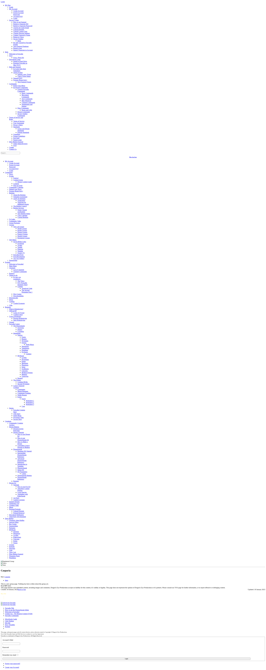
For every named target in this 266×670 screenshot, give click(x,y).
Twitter (19, 245)
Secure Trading (18, 39)
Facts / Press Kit (18, 58)
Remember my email (9, 655)
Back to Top (22, 589)
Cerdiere (28, 354)
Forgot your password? (12, 663)
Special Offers (13, 522)
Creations (8, 421)
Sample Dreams (14, 502)
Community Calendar (16, 187)
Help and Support (15, 67)
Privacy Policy (18, 125)
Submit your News (15, 189)
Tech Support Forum (24, 82)
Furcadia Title (9, 608)
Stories (11, 408)
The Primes (17, 380)
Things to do (13, 275)
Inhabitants (16, 333)
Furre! (24, 399)
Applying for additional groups (23, 203)
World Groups (22, 228)
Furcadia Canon (14, 324)
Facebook (20, 243)
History (19, 329)
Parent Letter (17, 140)
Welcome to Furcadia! (16, 264)
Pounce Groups (22, 234)
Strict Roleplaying (19, 320)
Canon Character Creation (18, 386)
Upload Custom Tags (20, 31)
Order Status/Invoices (20, 144)
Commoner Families (24, 393)
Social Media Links (19, 242)
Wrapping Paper (14, 556)
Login (11, 7)
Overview (20, 328)
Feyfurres (25, 352)
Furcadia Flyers (18, 255)
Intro (6, 580)
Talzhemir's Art (14, 503)
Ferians (24, 343)
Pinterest (20, 249)
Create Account (18, 11)
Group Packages (14, 223)
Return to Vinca (18, 37)
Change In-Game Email (21, 28)
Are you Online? (18, 258)
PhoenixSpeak (22, 468)
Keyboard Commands (20, 87)
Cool (23, 406)
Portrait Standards (23, 132)
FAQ (10, 56)
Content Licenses (19, 500)
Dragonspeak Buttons (24, 475)
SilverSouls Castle (11, 619)
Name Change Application (22, 211)
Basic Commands (27, 93)
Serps (23, 367)
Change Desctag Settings (21, 33)
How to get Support (19, 22)
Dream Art (12, 483)
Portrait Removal (18, 513)
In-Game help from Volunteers (19, 70)
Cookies (12, 301)
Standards (16, 127)
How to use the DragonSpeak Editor (17, 610)
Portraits (12, 546)
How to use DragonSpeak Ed (23, 439)
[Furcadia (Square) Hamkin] (8, 603)
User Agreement (18, 123)
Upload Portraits (18, 29)
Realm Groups (22, 230)
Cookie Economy (19, 303)
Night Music (30, 344)
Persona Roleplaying (20, 318)
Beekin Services (18, 208)
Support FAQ (17, 78)
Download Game (14, 59)
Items (19, 41)
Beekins (11, 193)
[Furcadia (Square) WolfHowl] (8, 604)
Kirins (24, 361)
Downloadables (18, 296)
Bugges (24, 339)
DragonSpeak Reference (21, 478)
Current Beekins (22, 217)
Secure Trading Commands (22, 114)
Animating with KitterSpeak (22, 495)
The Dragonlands (19, 326)
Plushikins (12, 558)
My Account (13, 9)
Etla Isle (7, 623)
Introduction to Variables (22, 465)
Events (11, 176)
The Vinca (20, 281)
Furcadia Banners (19, 257)
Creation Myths (22, 382)
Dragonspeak (17, 449)
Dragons (16, 532)
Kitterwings (17, 537)
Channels (12, 268)
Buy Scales (13, 524)
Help (6, 52)
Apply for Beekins (19, 199)
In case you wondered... (17, 278)
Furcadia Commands (12, 615)
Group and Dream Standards (23, 129)
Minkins (24, 374)
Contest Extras (18, 180)
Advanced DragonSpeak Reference (21, 460)
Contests (16, 184)
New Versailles (10, 625)
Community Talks (15, 221)
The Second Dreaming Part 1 (27, 291)
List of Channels (18, 270)
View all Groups (18, 227)
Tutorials (16, 485)
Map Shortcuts (26, 101)
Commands (13, 84)
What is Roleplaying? (16, 309)
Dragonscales (13, 298)
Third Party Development (17, 517)
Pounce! (12, 273)
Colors (24, 474)
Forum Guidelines (19, 136)
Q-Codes (12, 219)
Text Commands (27, 99)
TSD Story (16, 414)
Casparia (7, 577)
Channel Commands (28, 102)
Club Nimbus (9, 621)
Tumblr (19, 247)
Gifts (10, 305)
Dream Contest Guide (24, 182)
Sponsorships (13, 526)
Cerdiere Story (18, 315)
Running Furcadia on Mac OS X (20, 64)
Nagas (15, 543)
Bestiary (20, 378)
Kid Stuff (16, 138)
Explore (7, 262)
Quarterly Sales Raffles (16, 520)
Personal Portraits (15, 509)
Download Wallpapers (16, 515)
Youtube (20, 251)
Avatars (11, 545)
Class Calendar (22, 215)
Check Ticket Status (24, 76)
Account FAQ (18, 16)
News (11, 174)
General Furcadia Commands (23, 90)
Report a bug (17, 48)
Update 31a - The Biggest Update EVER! (19, 614)
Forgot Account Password (18, 13)
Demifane (25, 350)
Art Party (16, 498)
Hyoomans (25, 359)
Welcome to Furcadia (16, 54)
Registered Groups (23, 238)
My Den (7, 5)
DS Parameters (22, 472)
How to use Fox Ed (23, 487)
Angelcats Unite (27, 288)
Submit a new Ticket (24, 74)
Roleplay (8, 307)
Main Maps (13, 266)
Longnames (21, 389)
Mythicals (20, 356)
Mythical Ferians (27, 373)
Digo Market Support (16, 142)
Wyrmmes (25, 341)
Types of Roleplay (15, 316)
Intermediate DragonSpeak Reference (21, 455)
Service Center (14, 20)
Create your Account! (12, 667)
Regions (16, 481)
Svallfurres (25, 369)
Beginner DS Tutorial (24, 451)
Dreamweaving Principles (18, 429)
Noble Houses (22, 395)
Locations (20, 331)
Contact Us (13, 149)
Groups (11, 225)
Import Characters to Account (23, 50)
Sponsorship (13, 260)
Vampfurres (25, 348)
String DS (20, 470)
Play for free (133, 157)
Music (11, 507)
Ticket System (18, 72)
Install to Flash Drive (20, 61)
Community (9, 172)
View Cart (12, 552)
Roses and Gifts (27, 110)
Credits (11, 147)
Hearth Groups (22, 236)
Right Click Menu (19, 86)
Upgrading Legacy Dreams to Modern (23, 446)
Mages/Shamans (22, 391)
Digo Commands (23, 108)
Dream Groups (22, 232)
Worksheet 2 (30, 402)
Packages (12, 528)
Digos (11, 300)
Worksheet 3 (30, 404)
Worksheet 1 (30, 401)
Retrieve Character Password (22, 26)
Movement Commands (25, 96)
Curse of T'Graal (18, 313)
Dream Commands (23, 112)
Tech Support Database (21, 46)
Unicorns (25, 371)
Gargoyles (25, 376)
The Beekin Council (20, 206)
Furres (24, 337)
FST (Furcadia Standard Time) (22, 284)
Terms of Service (18, 121)
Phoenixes (25, 365)
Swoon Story (17, 419)
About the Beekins (19, 195)
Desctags (12, 548)
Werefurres (25, 346)
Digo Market (9, 518)
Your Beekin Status (23, 213)
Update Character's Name (21, 35)
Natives (19, 335)
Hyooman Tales (18, 417)
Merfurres (25, 363)
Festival (15, 178)
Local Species (22, 492)
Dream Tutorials (18, 432)
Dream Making (14, 427)
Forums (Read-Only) (20, 80)
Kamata (7, 626)
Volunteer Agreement (20, 197)
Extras (19, 397)
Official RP (13, 311)
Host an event (17, 185)
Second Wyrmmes (23, 384)
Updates (20, 286)
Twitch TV (21, 253)
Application (21, 200)
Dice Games (17, 294)
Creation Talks (14, 505)
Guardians (16, 134)
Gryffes (24, 358)
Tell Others (12, 240)
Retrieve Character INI (20, 24)
